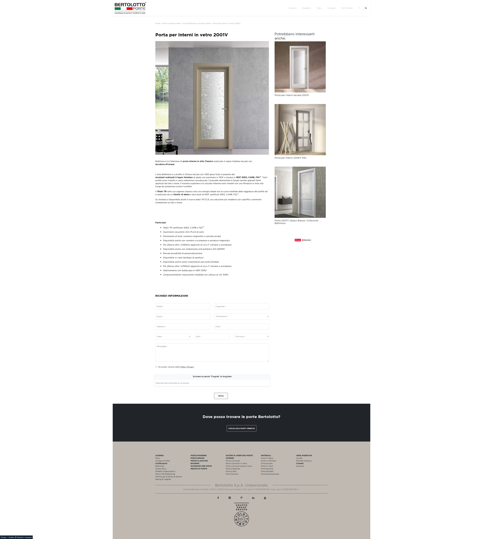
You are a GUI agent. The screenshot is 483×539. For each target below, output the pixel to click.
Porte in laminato (268, 461)
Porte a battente (233, 469)
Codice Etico (160, 469)
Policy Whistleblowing (165, 474)
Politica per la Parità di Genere (168, 477)
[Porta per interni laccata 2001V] (300, 67)
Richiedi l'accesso (304, 461)
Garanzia (300, 466)
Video (319, 8)
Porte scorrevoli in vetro (236, 463)
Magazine (307, 8)
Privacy (3, 537)
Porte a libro (231, 471)
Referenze (159, 466)
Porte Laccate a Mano (171, 23)
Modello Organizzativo (165, 471)
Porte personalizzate (270, 474)
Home (157, 23)
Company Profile (162, 461)
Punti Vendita (347, 8)
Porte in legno (267, 458)
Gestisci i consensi (24, 537)
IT (359, 8)
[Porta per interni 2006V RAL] (300, 129)
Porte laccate (267, 463)
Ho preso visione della (176, 367)
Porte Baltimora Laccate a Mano (197, 23)
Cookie (11, 537)
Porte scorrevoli (233, 461)
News (157, 458)
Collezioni (293, 8)
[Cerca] (365, 8)
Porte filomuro (232, 474)
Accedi (299, 458)
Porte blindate (267, 471)
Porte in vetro (267, 466)
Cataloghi (332, 8)
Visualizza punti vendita (241, 428)
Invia (221, 396)
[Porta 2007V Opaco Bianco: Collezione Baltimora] (300, 192)
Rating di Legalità (163, 479)
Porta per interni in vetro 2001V (227, 23)
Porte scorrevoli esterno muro (239, 466)
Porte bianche (267, 469)
